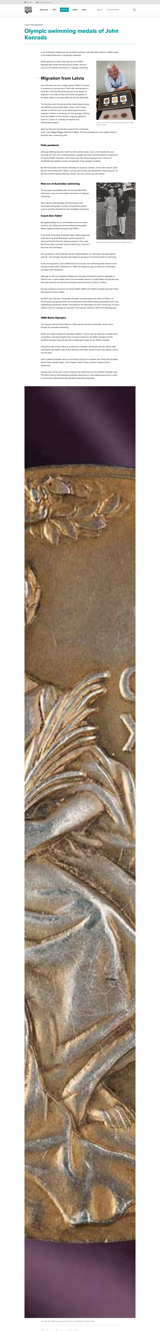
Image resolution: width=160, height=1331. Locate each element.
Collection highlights (33, 25)
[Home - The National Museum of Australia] (28, 10)
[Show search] (134, 10)
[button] (116, 90)
